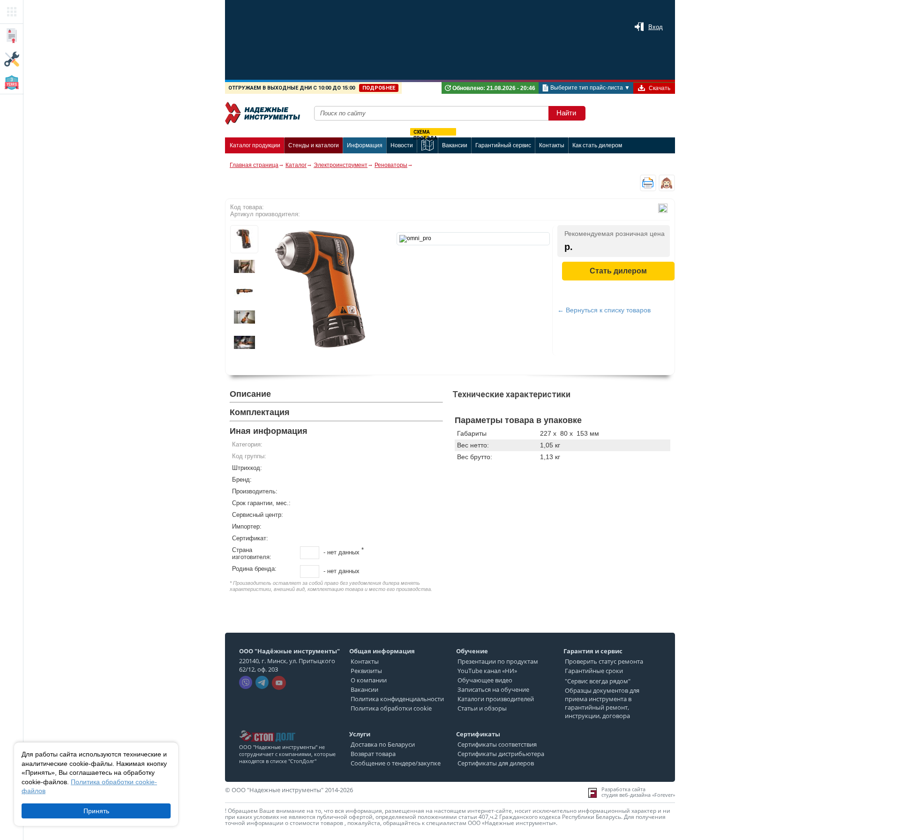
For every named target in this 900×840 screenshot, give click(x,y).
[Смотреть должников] (267, 727)
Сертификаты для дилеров (496, 763)
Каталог (296, 165)
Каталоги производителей (496, 699)
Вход (655, 26)
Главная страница (254, 165)
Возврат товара (373, 753)
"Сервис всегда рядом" (597, 681)
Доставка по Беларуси (383, 744)
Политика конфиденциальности (397, 699)
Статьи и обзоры (482, 708)
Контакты (365, 661)
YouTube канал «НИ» (487, 670)
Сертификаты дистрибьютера (501, 753)
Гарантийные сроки (594, 670)
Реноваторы (391, 165)
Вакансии (364, 689)
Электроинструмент (341, 165)
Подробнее (378, 88)
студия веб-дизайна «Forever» (638, 795)
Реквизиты (366, 670)
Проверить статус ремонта (604, 661)
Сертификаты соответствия (497, 744)
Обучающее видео (485, 680)
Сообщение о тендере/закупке (396, 763)
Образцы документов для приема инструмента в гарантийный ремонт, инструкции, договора (602, 703)
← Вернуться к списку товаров (604, 310)
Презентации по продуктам (498, 661)
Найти (566, 113)
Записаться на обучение (493, 689)
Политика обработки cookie (391, 708)
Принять (96, 811)
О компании (369, 680)
